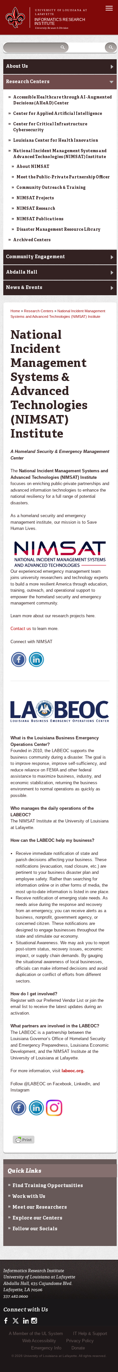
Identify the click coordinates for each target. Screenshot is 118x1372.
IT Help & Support (90, 1333)
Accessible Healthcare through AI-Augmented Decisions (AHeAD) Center (62, 100)
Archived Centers (31, 240)
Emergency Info (46, 1347)
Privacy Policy (80, 1340)
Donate (78, 1347)
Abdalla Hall (21, 272)
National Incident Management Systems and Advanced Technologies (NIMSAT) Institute (60, 154)
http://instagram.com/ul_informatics (33, 1321)
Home (15, 311)
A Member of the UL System (36, 1333)
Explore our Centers (37, 1218)
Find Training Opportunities (47, 1185)
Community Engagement (35, 257)
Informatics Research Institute (60, 21)
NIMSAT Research (35, 209)
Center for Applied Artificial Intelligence (57, 114)
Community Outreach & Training (51, 188)
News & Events (24, 287)
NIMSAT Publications (39, 219)
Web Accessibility (39, 1340)
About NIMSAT (32, 167)
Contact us (20, 628)
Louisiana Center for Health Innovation (55, 141)
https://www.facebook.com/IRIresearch (7, 1321)
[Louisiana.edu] (17, 25)
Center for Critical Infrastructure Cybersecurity (50, 127)
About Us (17, 66)
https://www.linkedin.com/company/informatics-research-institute (25, 1321)
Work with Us (28, 1196)
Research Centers (27, 82)
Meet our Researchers (39, 1207)
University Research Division (52, 28)
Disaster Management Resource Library (58, 230)
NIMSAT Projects (35, 198)
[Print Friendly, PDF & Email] (23, 1140)
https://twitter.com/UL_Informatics (16, 1321)
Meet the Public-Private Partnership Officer (63, 177)
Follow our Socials (34, 1229)
